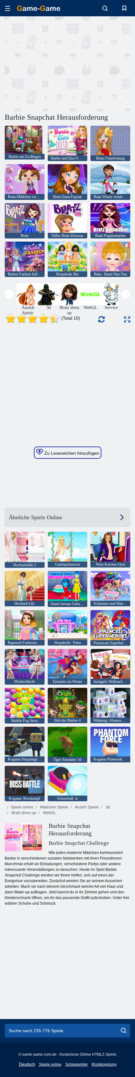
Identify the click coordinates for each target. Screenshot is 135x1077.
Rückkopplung (104, 1064)
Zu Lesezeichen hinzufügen (71, 453)
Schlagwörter (76, 1064)
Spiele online (22, 807)
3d (107, 807)
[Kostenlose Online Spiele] (39, 8)
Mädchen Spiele (53, 807)
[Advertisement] (58, 63)
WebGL (49, 813)
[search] (123, 1031)
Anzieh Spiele (86, 807)
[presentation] (9, 294)
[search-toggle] (105, 8)
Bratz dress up (23, 813)
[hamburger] (7, 8)
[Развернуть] (127, 319)
